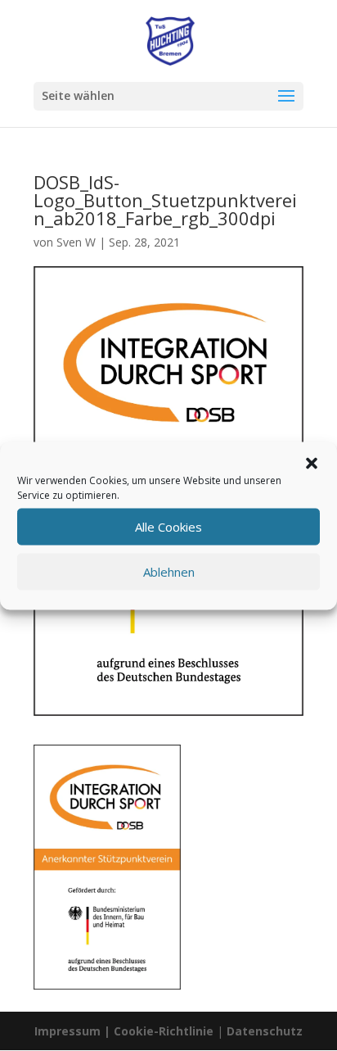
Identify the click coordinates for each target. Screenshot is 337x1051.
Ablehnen (169, 572)
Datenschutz (265, 1031)
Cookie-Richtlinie (165, 1031)
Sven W (76, 242)
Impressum (67, 1031)
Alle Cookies (168, 527)
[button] (311, 463)
